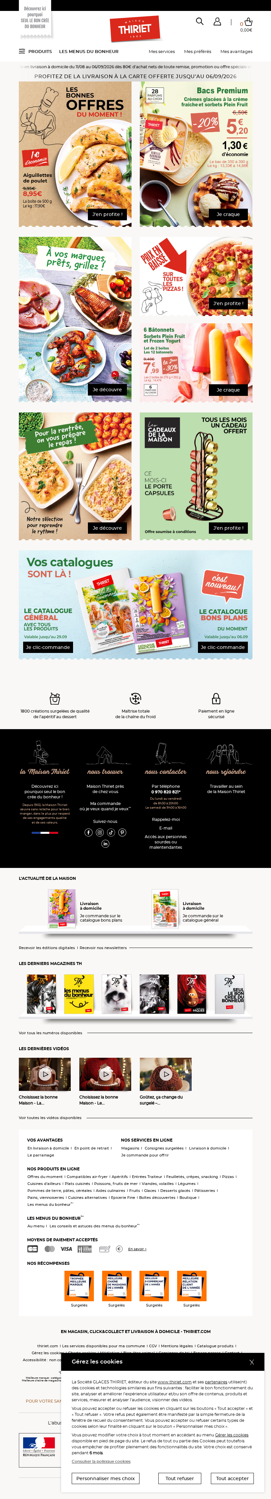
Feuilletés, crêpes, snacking (192, 1176)
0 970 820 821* (165, 791)
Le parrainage (40, 1155)
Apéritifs (120, 1176)
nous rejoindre (226, 772)
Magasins (130, 1148)
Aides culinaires (110, 1190)
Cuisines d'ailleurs (44, 1183)
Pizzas (228, 1176)
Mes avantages (236, 51)
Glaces (150, 1190)
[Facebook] (89, 832)
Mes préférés (197, 51)
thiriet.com (47, 1346)
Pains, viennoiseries (45, 1197)
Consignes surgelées (164, 1148)
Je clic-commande (48, 647)
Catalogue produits (215, 1346)
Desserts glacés (175, 1190)
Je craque (228, 214)
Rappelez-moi (166, 819)
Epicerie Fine (123, 1197)
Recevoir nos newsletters (103, 948)
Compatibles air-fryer (87, 1176)
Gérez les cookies (48, 1353)
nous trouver (105, 772)
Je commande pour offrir (145, 1155)
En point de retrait (91, 1148)
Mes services (162, 51)
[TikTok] (111, 832)
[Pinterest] (122, 832)
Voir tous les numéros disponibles (50, 1033)
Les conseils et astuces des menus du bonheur (95, 1226)
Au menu (35, 1226)
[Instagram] (100, 832)
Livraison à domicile (207, 1148)
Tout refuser (180, 1478)
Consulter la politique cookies (101, 1461)
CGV (153, 1346)
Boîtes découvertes (157, 1197)
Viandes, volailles (158, 1183)
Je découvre (107, 390)
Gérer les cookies (232, 1434)
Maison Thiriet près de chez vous (105, 789)
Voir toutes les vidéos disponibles (50, 1118)
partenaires (216, 1381)
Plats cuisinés (77, 1183)
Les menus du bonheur (89, 51)
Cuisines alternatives (87, 1197)
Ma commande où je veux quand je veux (105, 806)
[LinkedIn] (105, 843)
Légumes (187, 1183)
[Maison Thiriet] (135, 29)
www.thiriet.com (175, 1381)
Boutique (188, 1197)
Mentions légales (177, 1346)
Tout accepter (232, 1478)
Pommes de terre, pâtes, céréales (59, 1190)
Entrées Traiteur (147, 1176)
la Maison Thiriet (44, 772)
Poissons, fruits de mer (116, 1183)
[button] (217, 23)
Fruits (134, 1190)
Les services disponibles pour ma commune (103, 1346)
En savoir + (137, 1249)
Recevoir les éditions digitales (47, 948)
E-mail (165, 828)
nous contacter (165, 772)
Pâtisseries (204, 1190)
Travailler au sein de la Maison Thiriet (226, 789)
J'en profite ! (108, 214)
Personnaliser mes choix (105, 1478)
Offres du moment (45, 1176)
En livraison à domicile (48, 1148)
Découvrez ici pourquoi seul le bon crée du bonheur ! (44, 791)
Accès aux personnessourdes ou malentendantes (166, 842)
